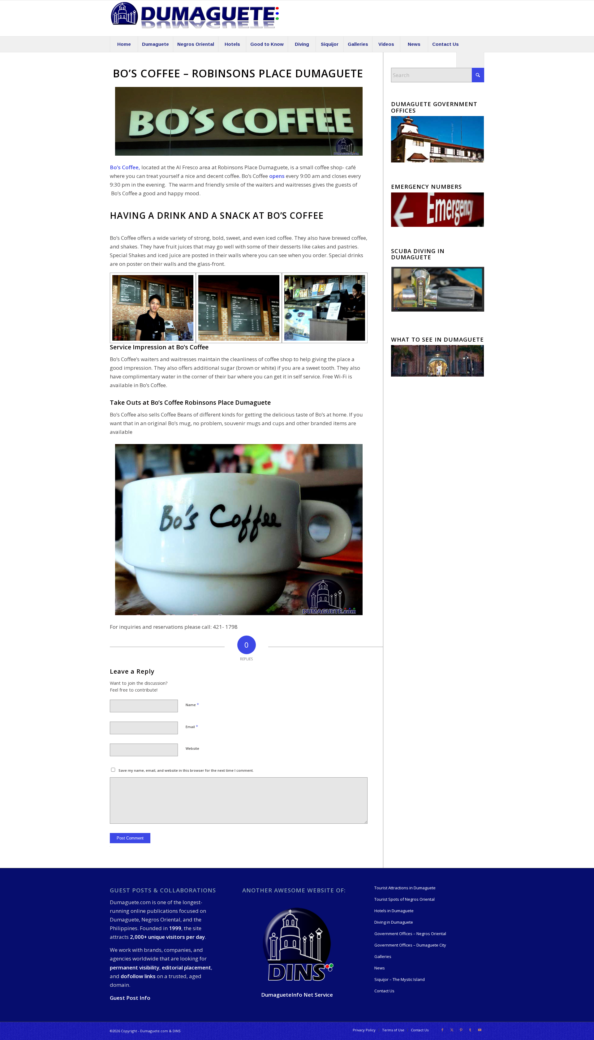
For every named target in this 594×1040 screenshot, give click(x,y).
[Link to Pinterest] (461, 1029)
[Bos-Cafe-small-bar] (325, 308)
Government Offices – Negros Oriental (410, 933)
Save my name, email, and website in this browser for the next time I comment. (186, 770)
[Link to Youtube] (479, 1029)
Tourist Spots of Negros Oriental (404, 899)
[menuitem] (124, 44)
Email (192, 726)
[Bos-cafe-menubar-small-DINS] (239, 308)
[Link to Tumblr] (470, 1029)
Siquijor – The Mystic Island (399, 979)
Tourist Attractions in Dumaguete (405, 888)
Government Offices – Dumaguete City (410, 945)
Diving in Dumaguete (393, 922)
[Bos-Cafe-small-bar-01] (153, 308)
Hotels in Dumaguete (394, 910)
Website (192, 748)
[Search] (470, 59)
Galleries (382, 956)
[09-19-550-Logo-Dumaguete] (195, 18)
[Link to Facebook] (442, 1029)
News (379, 968)
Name (192, 704)
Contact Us (384, 991)
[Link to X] (451, 1029)
